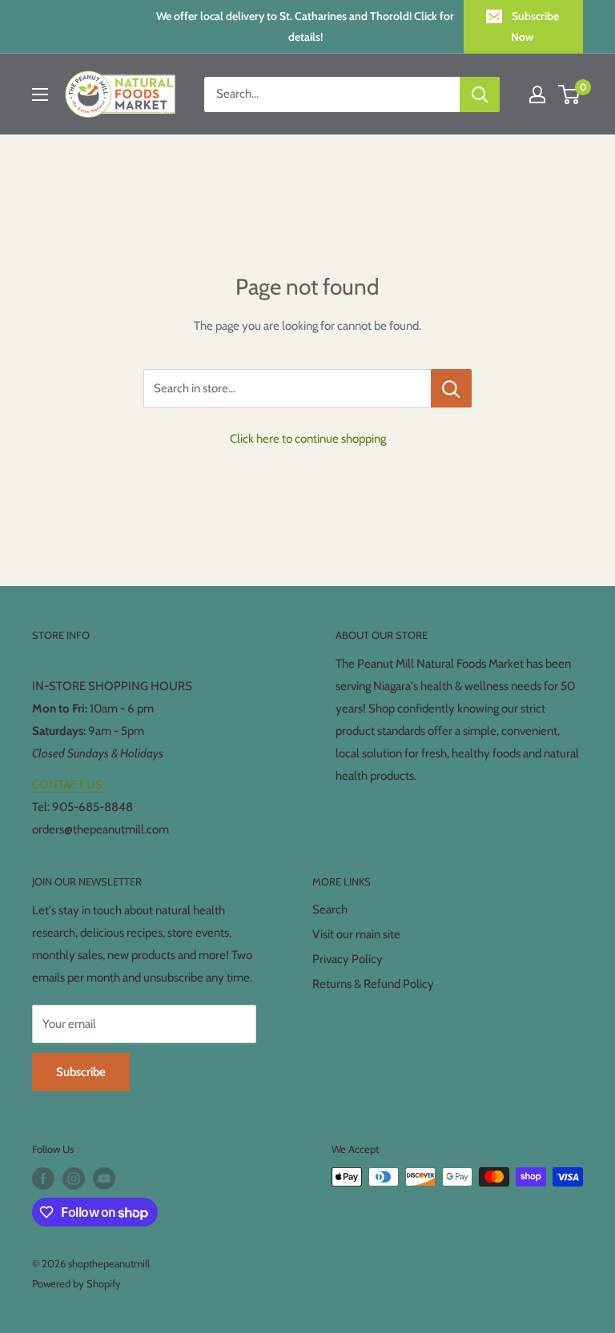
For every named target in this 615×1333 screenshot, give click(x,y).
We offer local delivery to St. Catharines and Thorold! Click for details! (305, 26)
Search (330, 909)
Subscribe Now (535, 26)
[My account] (537, 94)
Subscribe (81, 1072)
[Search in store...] (451, 388)
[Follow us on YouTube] (104, 1178)
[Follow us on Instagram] (73, 1178)
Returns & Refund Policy (373, 984)
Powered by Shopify (76, 1283)
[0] (570, 94)
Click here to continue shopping (308, 439)
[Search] (480, 94)
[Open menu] (40, 94)
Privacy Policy (347, 959)
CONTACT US (67, 784)
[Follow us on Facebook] (43, 1178)
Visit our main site (356, 934)
